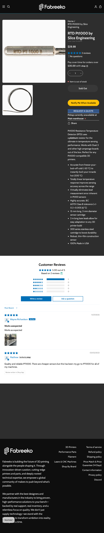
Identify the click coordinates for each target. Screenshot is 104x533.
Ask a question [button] (67, 299)
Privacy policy (95, 474)
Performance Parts (67, 452)
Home (71, 21)
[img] (11, 315)
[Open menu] (2, 6)
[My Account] (94, 6)
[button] (75, 53)
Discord (98, 479)
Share (74, 123)
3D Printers (70, 447)
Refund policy (95, 452)
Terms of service (94, 447)
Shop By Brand (69, 466)
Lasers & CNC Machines (65, 461)
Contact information (92, 470)
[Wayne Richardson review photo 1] (10, 340)
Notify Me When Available (83, 102)
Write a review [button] (36, 299)
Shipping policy (94, 456)
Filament (72, 456)
